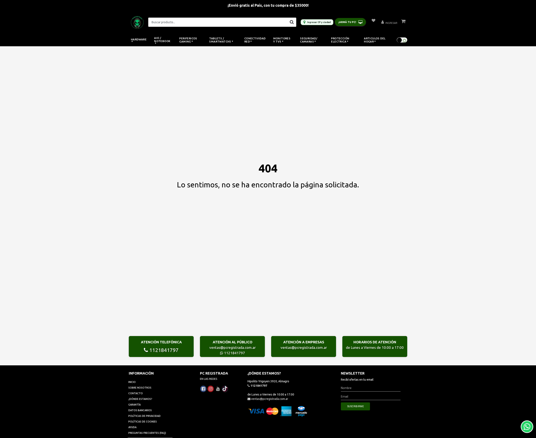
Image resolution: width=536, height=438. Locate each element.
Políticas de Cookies (142, 421)
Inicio (132, 382)
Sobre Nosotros (139, 387)
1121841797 (163, 350)
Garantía (134, 404)
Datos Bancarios (140, 410)
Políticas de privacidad (144, 416)
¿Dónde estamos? (140, 399)
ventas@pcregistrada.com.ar (232, 347)
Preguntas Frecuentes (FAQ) (147, 433)
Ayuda (132, 427)
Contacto (135, 393)
